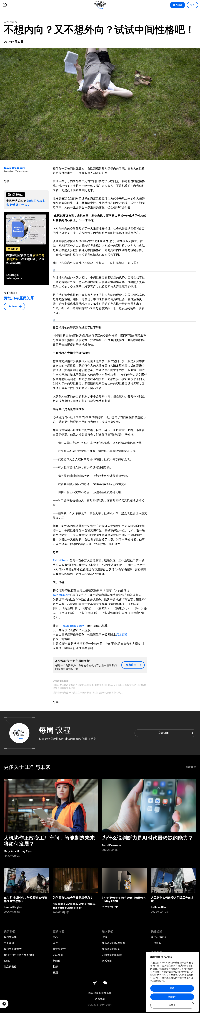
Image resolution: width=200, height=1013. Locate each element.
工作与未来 (10, 21)
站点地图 (100, 998)
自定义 (172, 1005)
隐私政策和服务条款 (100, 993)
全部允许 (172, 997)
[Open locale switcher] (4, 1004)
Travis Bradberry (14, 167)
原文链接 (122, 634)
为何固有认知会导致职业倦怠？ (73, 897)
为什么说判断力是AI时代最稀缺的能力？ (147, 838)
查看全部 (190, 767)
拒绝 (172, 988)
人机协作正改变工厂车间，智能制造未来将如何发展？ (49, 841)
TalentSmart (61, 560)
